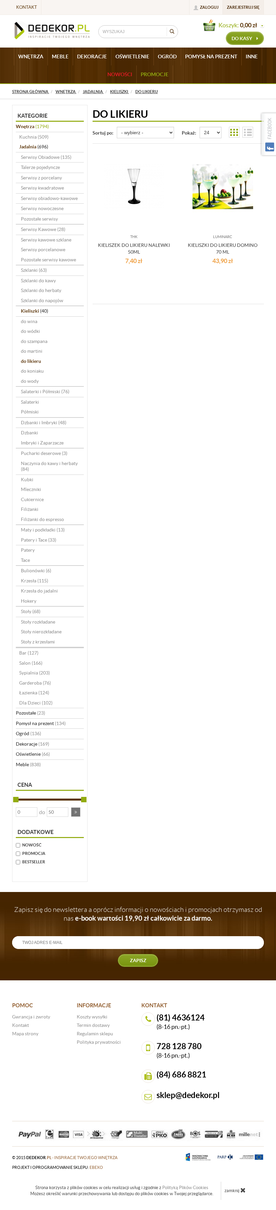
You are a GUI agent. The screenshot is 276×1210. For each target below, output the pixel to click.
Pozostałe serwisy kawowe (48, 259)
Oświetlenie (33, 754)
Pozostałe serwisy (39, 219)
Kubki (27, 479)
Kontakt (26, 7)
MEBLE (60, 56)
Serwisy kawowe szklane (46, 239)
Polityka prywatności (99, 1042)
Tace (25, 560)
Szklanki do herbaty (41, 290)
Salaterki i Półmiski (45, 391)
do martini (31, 351)
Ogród (28, 733)
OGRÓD (167, 56)
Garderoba (35, 683)
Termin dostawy (93, 1025)
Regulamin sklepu (95, 1033)
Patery (28, 550)
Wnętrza (32, 126)
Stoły (30, 611)
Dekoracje (32, 744)
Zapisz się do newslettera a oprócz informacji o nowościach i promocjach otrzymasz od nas (138, 914)
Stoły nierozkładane (41, 631)
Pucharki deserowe (44, 453)
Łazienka (34, 692)
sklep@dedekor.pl (188, 1095)
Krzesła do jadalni (39, 591)
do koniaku (32, 371)
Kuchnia (33, 137)
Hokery (28, 601)
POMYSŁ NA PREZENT (211, 56)
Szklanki (34, 270)
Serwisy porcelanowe (43, 249)
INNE (252, 56)
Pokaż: (189, 133)
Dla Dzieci (36, 702)
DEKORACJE (92, 56)
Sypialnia (34, 672)
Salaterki (30, 402)
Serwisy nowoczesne (42, 208)
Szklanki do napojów (42, 300)
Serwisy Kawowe (43, 229)
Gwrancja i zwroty (31, 1016)
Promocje (155, 74)
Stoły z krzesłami (38, 641)
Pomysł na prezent (41, 723)
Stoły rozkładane (38, 622)
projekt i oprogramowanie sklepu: (57, 1167)
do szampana (34, 341)
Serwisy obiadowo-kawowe (49, 198)
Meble (28, 764)
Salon (30, 663)
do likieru (31, 361)
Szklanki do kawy (38, 280)
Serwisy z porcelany (41, 177)
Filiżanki (29, 509)
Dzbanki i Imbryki (43, 422)
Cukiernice (32, 499)
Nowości (119, 74)
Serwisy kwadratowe (42, 188)
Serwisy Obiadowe (46, 157)
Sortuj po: (103, 133)
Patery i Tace (38, 540)
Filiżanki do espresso (42, 519)
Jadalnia (33, 146)
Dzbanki (29, 432)
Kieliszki (34, 311)
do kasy (242, 38)
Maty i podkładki (43, 529)
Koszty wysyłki (92, 1016)
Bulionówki (36, 570)
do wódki (30, 331)
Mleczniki (31, 489)
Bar (28, 653)
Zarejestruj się (243, 7)
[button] (75, 812)
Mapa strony (25, 1033)
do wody (30, 381)
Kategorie (32, 116)
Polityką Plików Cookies (185, 1187)
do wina (29, 321)
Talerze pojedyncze (40, 167)
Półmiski (30, 411)
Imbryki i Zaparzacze (42, 442)
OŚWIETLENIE (132, 56)
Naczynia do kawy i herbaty (49, 466)
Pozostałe (30, 713)
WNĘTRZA (30, 56)
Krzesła (34, 580)
